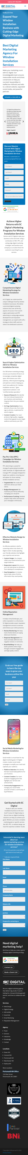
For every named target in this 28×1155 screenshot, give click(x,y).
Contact (6, 1042)
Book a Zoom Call (10, 972)
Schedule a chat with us (12, 97)
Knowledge (7, 1039)
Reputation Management (11, 1021)
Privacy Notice (7, 1153)
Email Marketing (9, 1018)
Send (6, 704)
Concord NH (8, 1055)
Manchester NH (9, 1061)
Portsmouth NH (9, 1058)
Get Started (7, 201)
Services (6, 1034)
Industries (7, 1036)
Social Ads (7, 1015)
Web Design (7, 1006)
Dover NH (7, 1052)
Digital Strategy (8, 1009)
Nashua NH (7, 1064)
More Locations (7, 1068)
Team (6, 1031)
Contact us (8, 967)
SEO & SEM (7, 1012)
